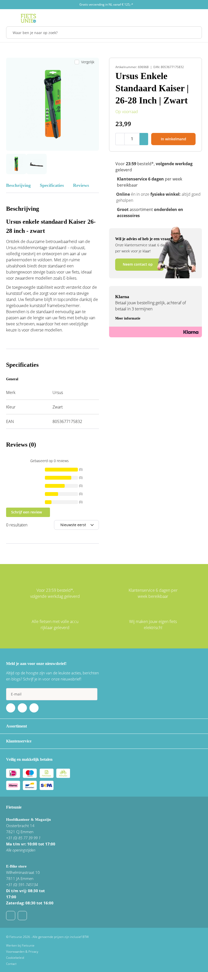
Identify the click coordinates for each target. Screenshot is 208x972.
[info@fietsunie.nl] (10, 915)
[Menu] (7, 18)
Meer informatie (127, 318)
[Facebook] (10, 707)
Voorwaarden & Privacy (22, 951)
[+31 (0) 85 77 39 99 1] (22, 915)
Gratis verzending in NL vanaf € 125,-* (106, 4)
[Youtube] (22, 707)
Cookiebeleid (15, 957)
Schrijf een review (26, 512)
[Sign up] (91, 694)
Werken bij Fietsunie (20, 945)
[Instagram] (34, 707)
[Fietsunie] (28, 18)
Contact (11, 964)
